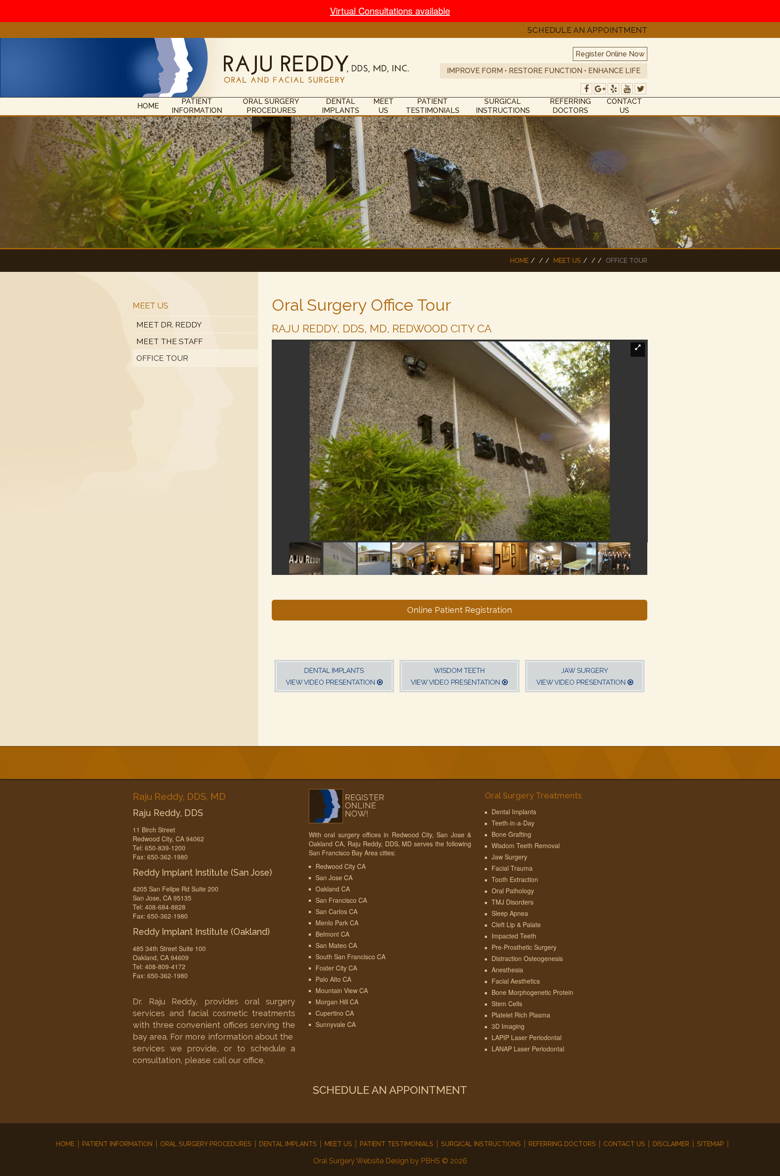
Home (148, 106)
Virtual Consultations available (390, 10)
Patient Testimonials (433, 106)
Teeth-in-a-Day (513, 822)
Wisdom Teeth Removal (526, 845)
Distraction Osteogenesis (527, 958)
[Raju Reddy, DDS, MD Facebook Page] (586, 88)
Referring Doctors (570, 106)
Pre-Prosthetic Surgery (524, 947)
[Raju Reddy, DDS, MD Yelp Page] (613, 88)
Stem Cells (507, 1003)
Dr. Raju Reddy (164, 1001)
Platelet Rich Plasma (521, 1014)
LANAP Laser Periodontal (528, 1048)
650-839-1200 (165, 847)
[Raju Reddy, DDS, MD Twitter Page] (640, 88)
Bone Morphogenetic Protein (532, 992)
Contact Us (624, 106)
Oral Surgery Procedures (271, 106)
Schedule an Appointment (390, 1090)
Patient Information (197, 106)
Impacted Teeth (514, 935)
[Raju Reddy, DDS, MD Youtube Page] (627, 88)
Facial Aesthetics (516, 980)
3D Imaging (508, 1026)
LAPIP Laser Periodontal (527, 1037)
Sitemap (710, 1144)
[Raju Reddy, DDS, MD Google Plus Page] (600, 88)
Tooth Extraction (515, 879)
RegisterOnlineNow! (364, 805)
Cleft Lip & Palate (516, 924)
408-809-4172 (165, 966)
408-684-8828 (165, 906)
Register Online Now (610, 54)
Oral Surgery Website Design (361, 1161)
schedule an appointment (587, 30)
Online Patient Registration (459, 610)
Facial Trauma (512, 868)
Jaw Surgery (509, 856)
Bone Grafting (511, 834)
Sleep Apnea (510, 913)
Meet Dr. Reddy (169, 324)
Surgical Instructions (503, 106)
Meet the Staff (169, 341)
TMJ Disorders (513, 901)
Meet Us (383, 106)
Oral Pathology (513, 890)
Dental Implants (340, 106)
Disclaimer (671, 1144)
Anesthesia (507, 969)
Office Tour (162, 358)
